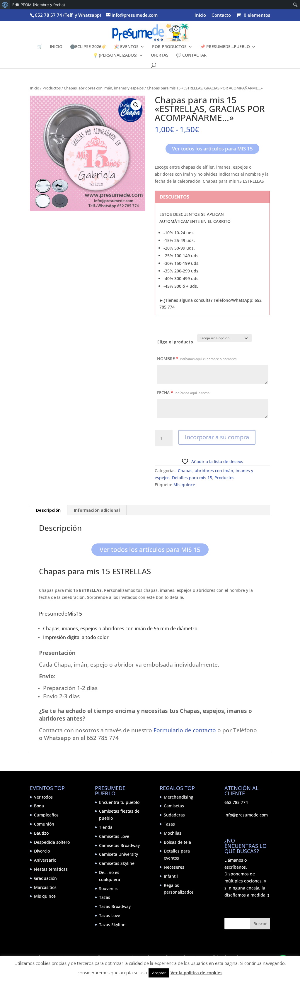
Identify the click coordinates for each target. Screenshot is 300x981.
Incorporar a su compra (217, 437)
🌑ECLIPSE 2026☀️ (88, 47)
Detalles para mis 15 (192, 477)
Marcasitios (45, 887)
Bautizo (41, 833)
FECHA (183, 392)
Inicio (200, 15)
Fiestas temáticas (51, 869)
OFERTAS (159, 55)
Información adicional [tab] (97, 510)
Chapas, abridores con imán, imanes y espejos (104, 88)
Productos (51, 88)
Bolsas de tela (177, 842)
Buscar (260, 923)
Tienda (105, 827)
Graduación (45, 878)
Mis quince (184, 484)
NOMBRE (196, 358)
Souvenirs (108, 888)
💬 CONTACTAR (191, 55)
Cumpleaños (46, 815)
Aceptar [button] (159, 972)
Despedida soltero (52, 842)
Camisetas (174, 806)
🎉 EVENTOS (126, 47)
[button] (136, 105)
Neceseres (174, 867)
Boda (39, 806)
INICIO (56, 47)
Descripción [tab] (48, 510)
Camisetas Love (114, 836)
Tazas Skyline (112, 924)
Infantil (171, 876)
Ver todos (43, 797)
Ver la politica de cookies (196, 972)
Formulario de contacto (185, 730)
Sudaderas (174, 815)
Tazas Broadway (115, 906)
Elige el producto (175, 342)
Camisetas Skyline (116, 863)
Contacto (221, 15)
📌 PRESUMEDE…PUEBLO (225, 47)
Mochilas (172, 833)
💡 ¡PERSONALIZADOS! (115, 55)
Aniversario (45, 860)
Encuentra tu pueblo (119, 802)
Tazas (104, 897)
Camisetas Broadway (119, 845)
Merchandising (178, 797)
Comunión (44, 824)
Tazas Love (109, 915)
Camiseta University (118, 854)
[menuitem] (5, 4)
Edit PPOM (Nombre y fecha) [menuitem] (38, 4)
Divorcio (42, 851)
